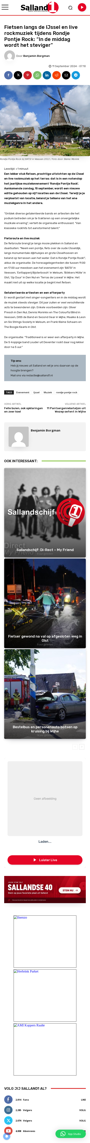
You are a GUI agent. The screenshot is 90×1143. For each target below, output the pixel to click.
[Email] (66, 75)
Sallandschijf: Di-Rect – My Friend (45, 550)
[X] (18, 75)
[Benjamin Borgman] (10, 55)
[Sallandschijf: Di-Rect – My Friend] (45, 512)
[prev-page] (75, 747)
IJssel (36, 392)
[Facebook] (8, 75)
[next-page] (81, 747)
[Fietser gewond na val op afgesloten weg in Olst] (45, 603)
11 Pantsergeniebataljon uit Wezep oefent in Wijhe (66, 410)
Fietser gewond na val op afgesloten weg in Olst (45, 638)
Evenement (22, 392)
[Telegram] (76, 75)
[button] (70, 1134)
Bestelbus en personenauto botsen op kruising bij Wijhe (45, 729)
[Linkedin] (47, 75)
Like (83, 1099)
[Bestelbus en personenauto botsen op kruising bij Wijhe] (45, 694)
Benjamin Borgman (36, 56)
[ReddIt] (56, 75)
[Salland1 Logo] (39, 7)
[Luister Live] (82, 7)
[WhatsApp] (37, 75)
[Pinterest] (27, 75)
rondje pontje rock (66, 392)
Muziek (48, 392)
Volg (82, 1110)
